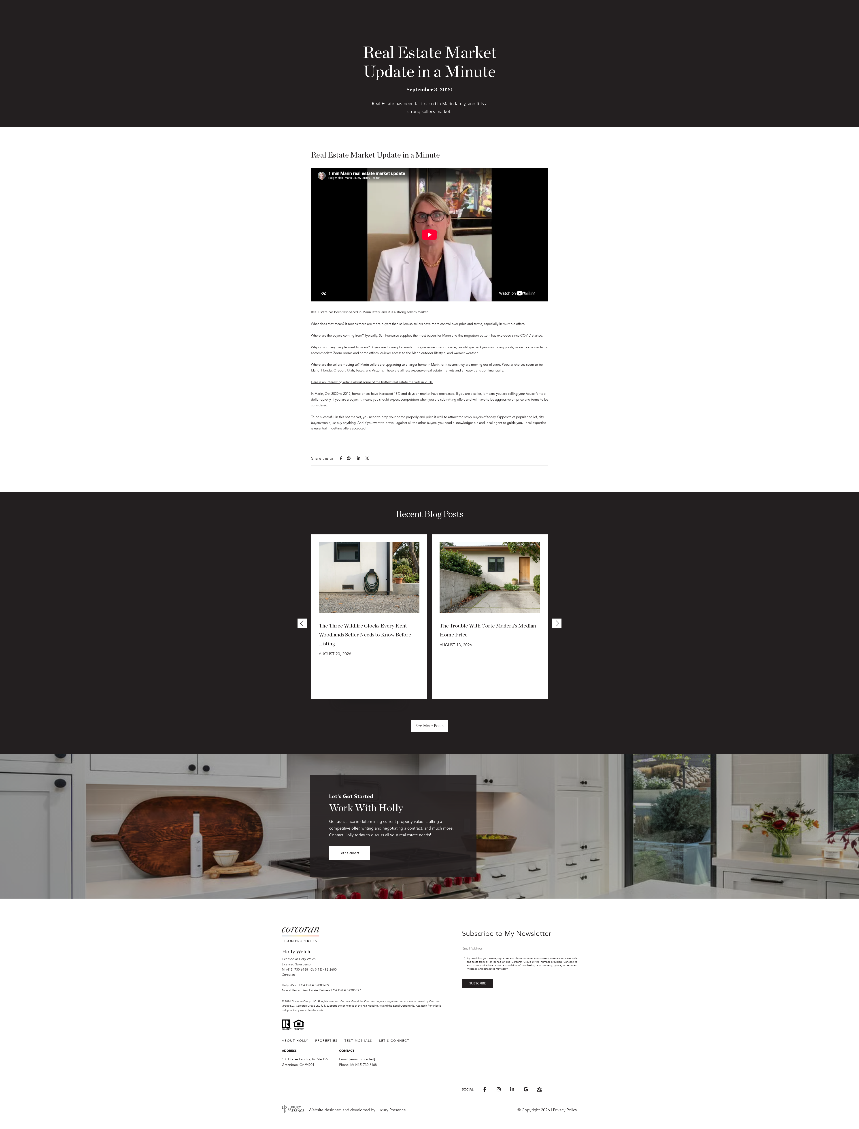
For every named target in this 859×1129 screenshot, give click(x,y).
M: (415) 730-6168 (295, 969)
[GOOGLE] (525, 1089)
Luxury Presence (391, 1110)
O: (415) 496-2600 (323, 969)
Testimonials (358, 1041)
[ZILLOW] (539, 1089)
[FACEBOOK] (484, 1089)
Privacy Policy (565, 1110)
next (556, 623)
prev (302, 623)
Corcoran (288, 975)
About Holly (295, 1041)
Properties (326, 1041)
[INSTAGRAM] (498, 1089)
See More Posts (429, 725)
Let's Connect (349, 852)
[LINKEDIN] (512, 1089)
